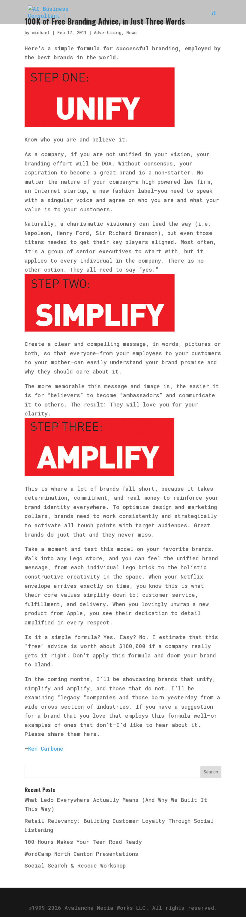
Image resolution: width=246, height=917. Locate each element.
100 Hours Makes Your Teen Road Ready (83, 841)
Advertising (108, 32)
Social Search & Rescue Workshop (75, 865)
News (131, 32)
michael (41, 32)
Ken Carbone (45, 748)
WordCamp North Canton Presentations (81, 853)
